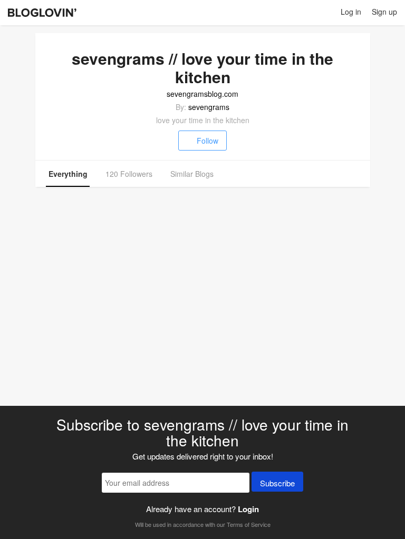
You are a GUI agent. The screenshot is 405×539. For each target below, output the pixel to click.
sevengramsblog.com (202, 93)
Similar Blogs (192, 173)
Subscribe (277, 482)
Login (248, 509)
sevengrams (208, 107)
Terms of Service (249, 524)
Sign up (384, 11)
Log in (351, 11)
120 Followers (128, 173)
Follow (207, 140)
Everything (68, 173)
